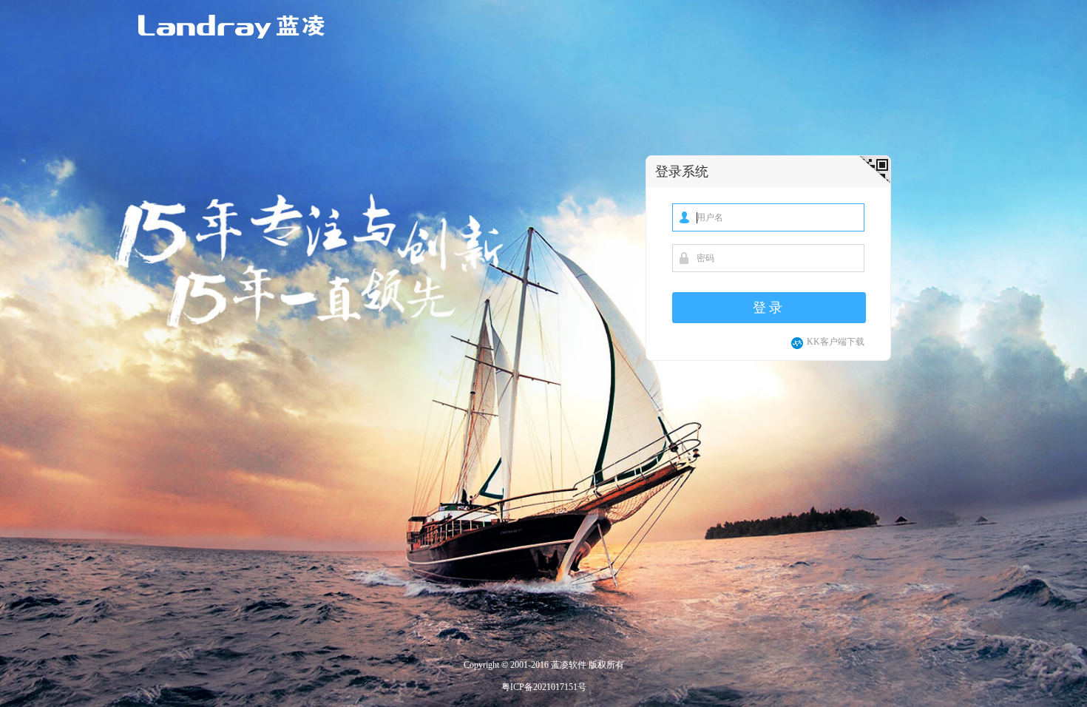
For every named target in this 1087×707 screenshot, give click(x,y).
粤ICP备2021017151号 (543, 687)
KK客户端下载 (835, 341)
